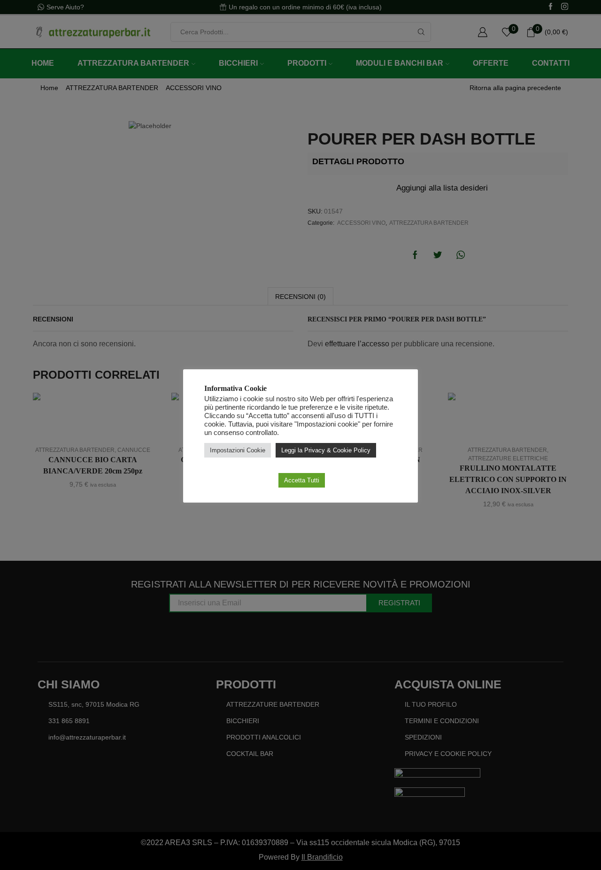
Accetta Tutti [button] (301, 480)
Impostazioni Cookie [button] (237, 450)
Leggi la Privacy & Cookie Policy (325, 450)
